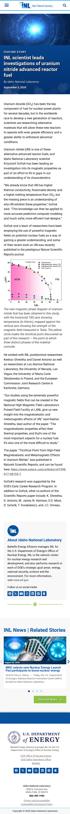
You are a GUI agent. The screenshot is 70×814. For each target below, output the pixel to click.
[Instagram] (27, 593)
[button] (29, 691)
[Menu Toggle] (6, 5)
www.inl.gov (21, 580)
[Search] (64, 5)
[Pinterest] (38, 593)
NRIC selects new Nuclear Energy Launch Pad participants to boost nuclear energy (33, 669)
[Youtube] (21, 593)
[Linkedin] (32, 593)
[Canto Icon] (44, 593)
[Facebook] (9, 593)
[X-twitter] (15, 593)
